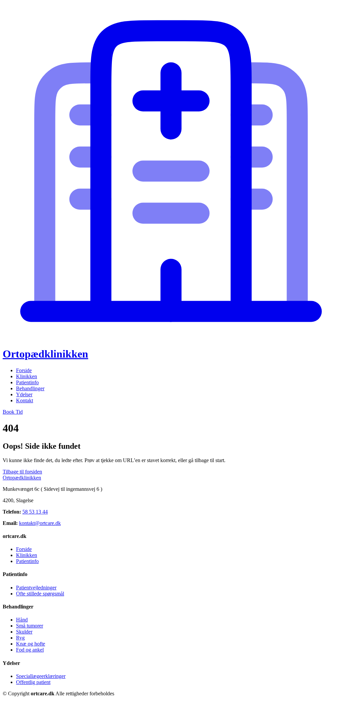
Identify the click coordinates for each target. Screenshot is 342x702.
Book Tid (13, 412)
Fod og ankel (30, 650)
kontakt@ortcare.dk (40, 523)
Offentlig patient (33, 682)
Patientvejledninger (36, 587)
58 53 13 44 (35, 512)
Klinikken (26, 376)
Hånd (22, 619)
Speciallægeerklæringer (40, 676)
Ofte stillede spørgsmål (40, 593)
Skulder (24, 632)
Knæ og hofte (30, 644)
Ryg (20, 638)
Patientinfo (27, 382)
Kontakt (24, 400)
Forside (24, 370)
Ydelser (24, 394)
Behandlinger (30, 388)
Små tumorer (29, 625)
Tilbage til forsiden (22, 471)
